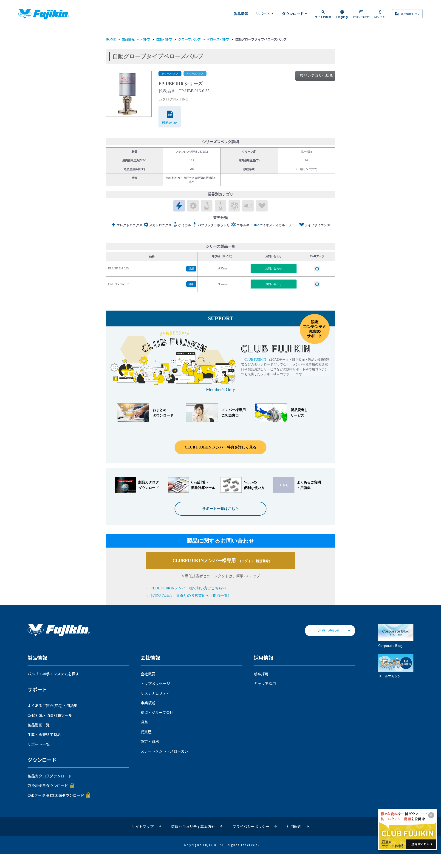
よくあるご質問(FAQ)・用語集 (52, 705)
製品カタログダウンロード (50, 776)
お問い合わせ (361, 14)
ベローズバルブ (218, 39)
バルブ (145, 39)
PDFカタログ (169, 117)
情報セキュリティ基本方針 (193, 826)
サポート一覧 (39, 744)
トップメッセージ (155, 683)
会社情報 (150, 658)
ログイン (379, 14)
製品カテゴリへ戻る (316, 75)
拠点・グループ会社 (157, 712)
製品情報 (241, 13)
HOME (111, 39)
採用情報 (263, 658)
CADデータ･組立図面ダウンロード (56, 795)
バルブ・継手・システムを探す (53, 674)
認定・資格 (150, 741)
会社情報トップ (407, 14)
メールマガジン (389, 676)
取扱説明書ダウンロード (48, 785)
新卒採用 (261, 674)
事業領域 (148, 702)
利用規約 (294, 826)
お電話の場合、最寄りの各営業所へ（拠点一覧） (190, 595)
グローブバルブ (189, 39)
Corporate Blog (390, 645)
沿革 (144, 722)
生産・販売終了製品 (44, 734)
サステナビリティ (155, 693)
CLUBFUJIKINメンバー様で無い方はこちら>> (188, 588)
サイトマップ (143, 826)
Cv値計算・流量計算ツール (50, 715)
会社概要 (148, 674)
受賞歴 (146, 731)
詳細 (191, 268)
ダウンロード (295, 13)
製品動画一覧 (39, 725)
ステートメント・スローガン (164, 751)
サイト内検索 (323, 14)
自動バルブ (164, 39)
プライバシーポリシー (250, 826)
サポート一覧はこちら (220, 509)
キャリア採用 (265, 683)
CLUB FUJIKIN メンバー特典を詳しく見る (220, 447)
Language (342, 14)
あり (317, 268)
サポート (265, 13)
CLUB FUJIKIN (255, 359)
